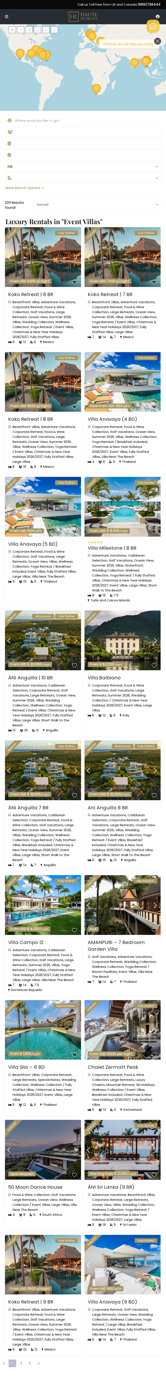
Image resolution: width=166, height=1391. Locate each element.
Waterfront (134, 565)
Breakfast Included (132, 441)
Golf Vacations (42, 312)
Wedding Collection (38, 322)
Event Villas (64, 327)
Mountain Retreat (120, 1084)
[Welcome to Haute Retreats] (153, 26)
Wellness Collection (140, 317)
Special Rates (49, 1079)
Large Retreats (122, 312)
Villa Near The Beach (118, 456)
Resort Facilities (104, 971)
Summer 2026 (60, 317)
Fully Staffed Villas (44, 337)
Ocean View (38, 317)
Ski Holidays (145, 1084)
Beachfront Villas (26, 302)
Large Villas (124, 332)
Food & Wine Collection (31, 1194)
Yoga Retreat (41, 327)
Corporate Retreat (28, 307)
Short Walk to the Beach (130, 855)
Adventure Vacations (58, 302)
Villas (17, 322)
